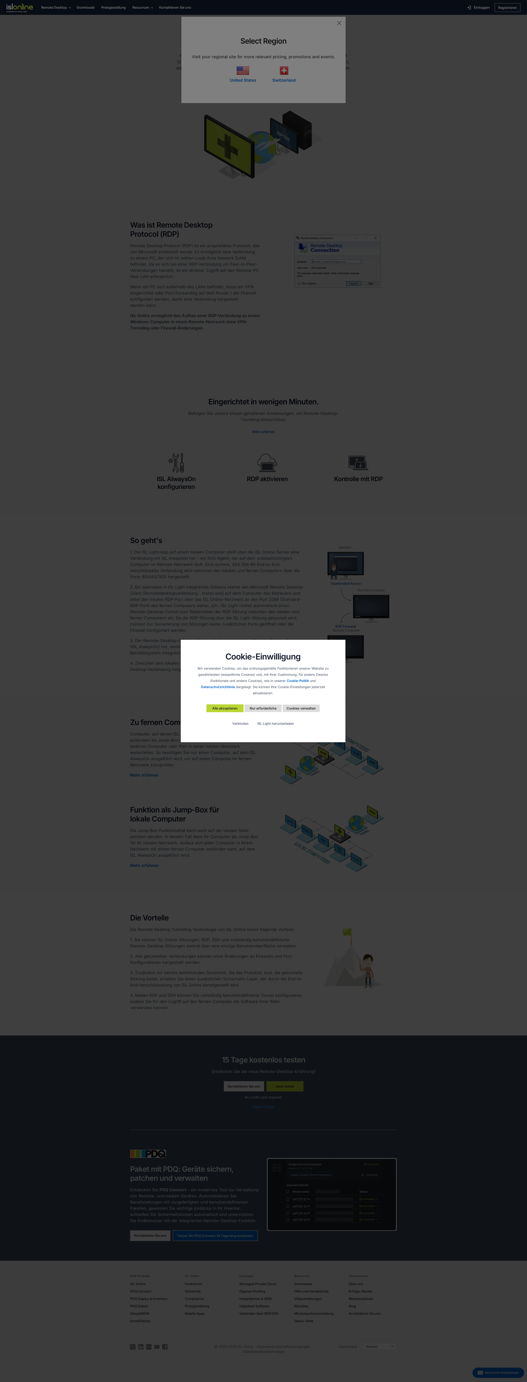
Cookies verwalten (301, 708)
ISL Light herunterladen (275, 723)
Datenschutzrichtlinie (218, 687)
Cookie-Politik (298, 681)
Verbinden (240, 723)
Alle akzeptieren (225, 708)
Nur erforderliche (263, 708)
